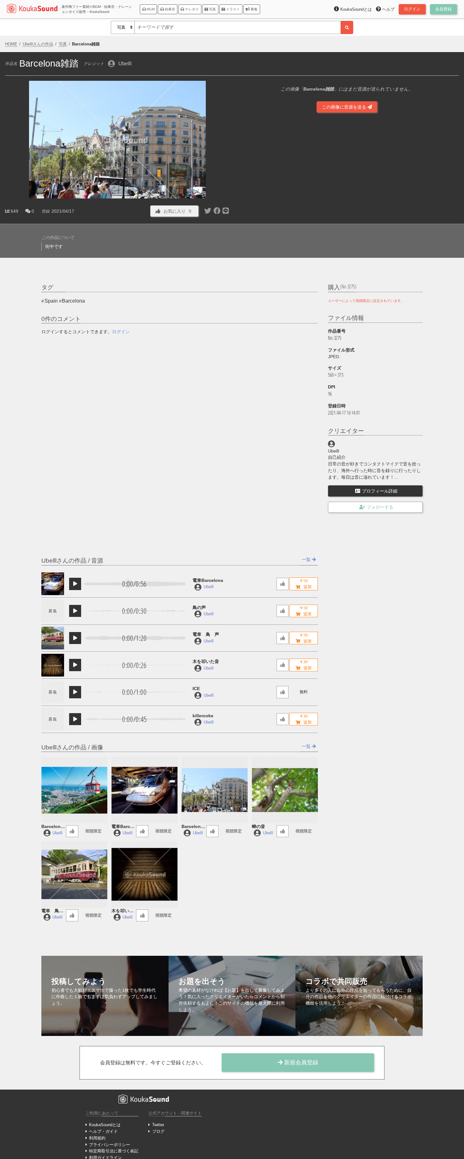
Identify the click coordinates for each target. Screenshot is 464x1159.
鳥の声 (199, 607)
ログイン (121, 331)
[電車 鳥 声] (52, 638)
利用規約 (97, 1138)
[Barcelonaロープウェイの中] (74, 790)
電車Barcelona (208, 580)
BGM (150, 9)
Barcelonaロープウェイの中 (52, 827)
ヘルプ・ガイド (103, 1131)
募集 (254, 9)
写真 (212, 9)
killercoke (203, 715)
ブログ (158, 1131)
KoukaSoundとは (105, 1124)
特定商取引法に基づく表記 (113, 1151)
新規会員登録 (300, 1062)
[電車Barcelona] (52, 583)
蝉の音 (258, 826)
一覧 (307, 559)
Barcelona (73, 301)
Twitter (158, 1124)
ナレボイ (191, 9)
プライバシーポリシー (109, 1144)
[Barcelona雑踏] (214, 790)
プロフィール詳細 (379, 491)
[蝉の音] (285, 790)
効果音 (169, 9)
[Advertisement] (347, 198)
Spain (51, 301)
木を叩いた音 (206, 661)
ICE (196, 688)
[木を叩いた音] (52, 665)
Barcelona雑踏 (192, 827)
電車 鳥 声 (206, 634)
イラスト (232, 9)
